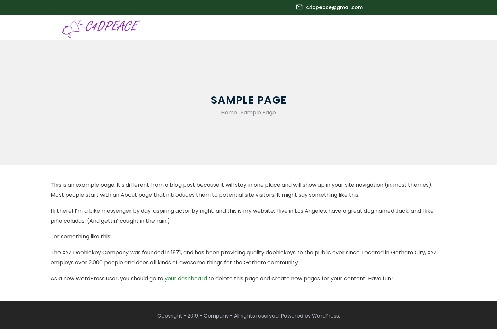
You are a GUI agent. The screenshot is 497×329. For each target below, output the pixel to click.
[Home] (102, 27)
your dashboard (186, 278)
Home (229, 112)
